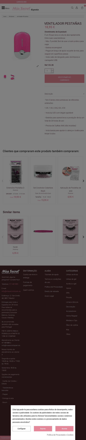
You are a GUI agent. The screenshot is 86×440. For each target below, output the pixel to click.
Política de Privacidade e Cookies (60, 435)
